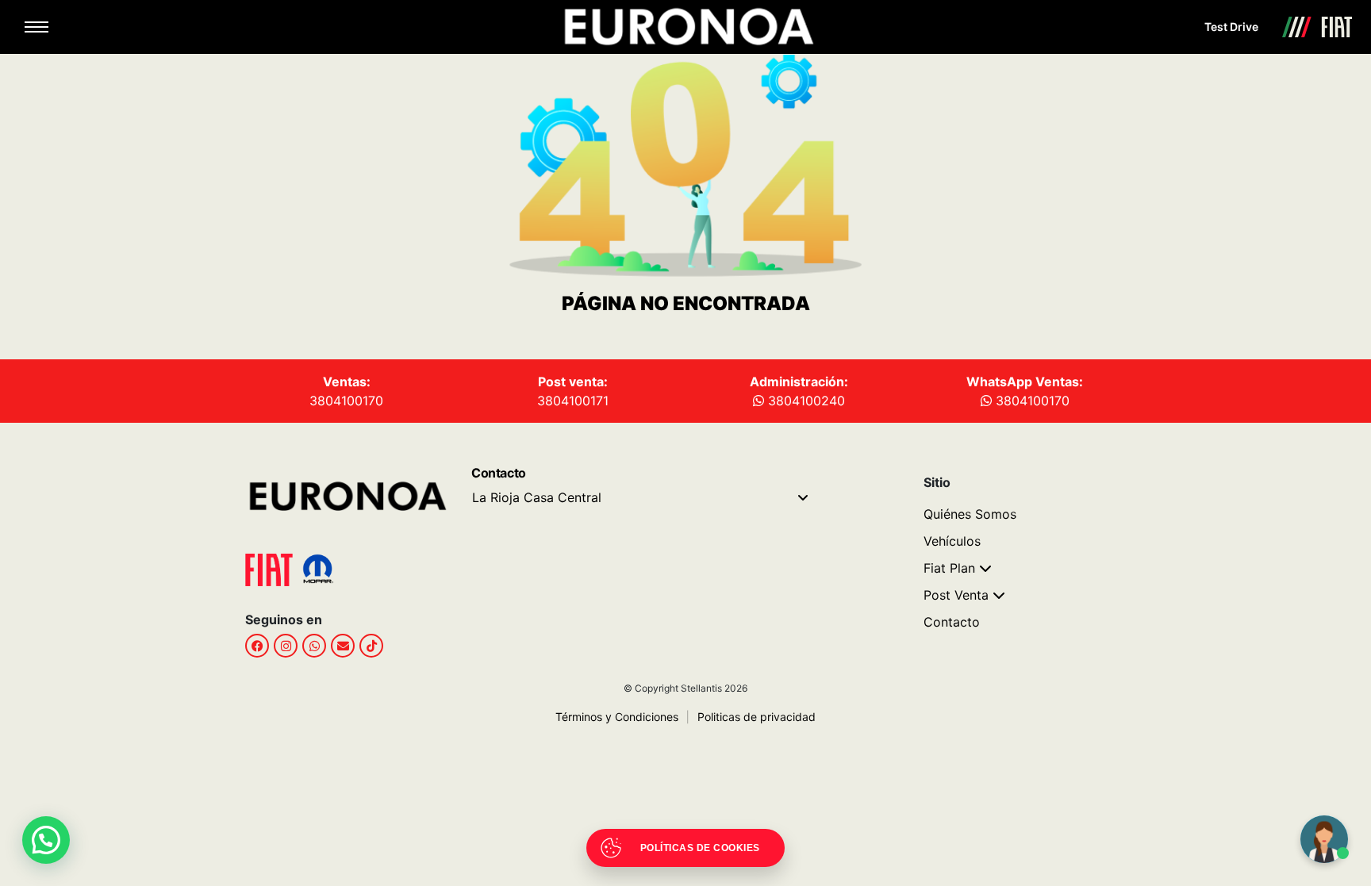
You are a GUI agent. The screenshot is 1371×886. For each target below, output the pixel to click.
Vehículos (952, 541)
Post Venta (956, 595)
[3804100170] (314, 646)
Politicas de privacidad (751, 716)
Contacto (952, 622)
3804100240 (804, 400)
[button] (46, 840)
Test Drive (1231, 26)
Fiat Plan (949, 568)
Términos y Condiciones (616, 716)
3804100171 (573, 400)
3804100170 (346, 400)
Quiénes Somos (970, 514)
